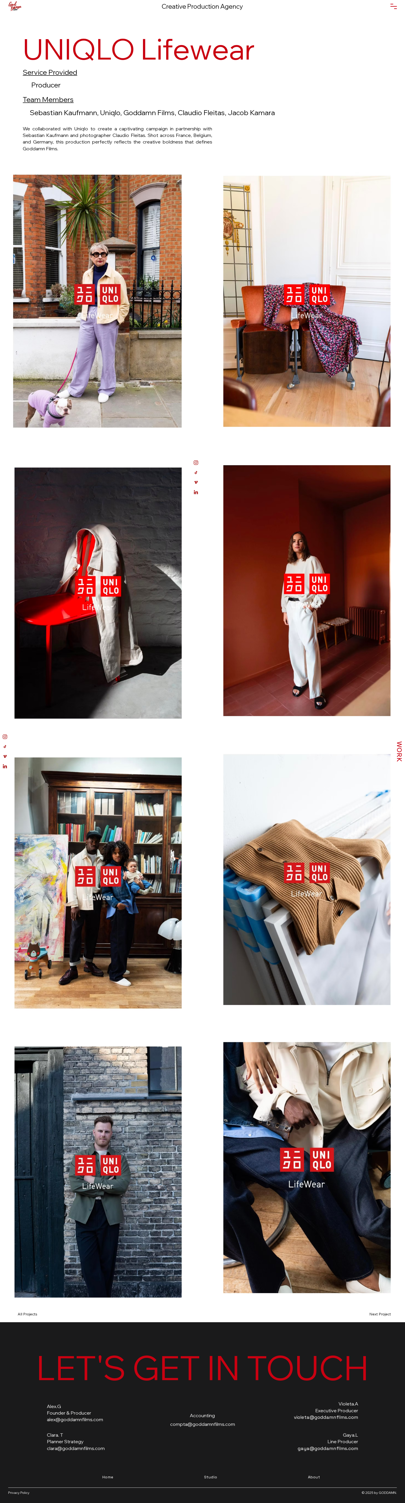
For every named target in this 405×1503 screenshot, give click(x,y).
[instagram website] (5, 737)
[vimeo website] (5, 756)
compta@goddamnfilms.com (202, 1424)
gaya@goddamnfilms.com (328, 1448)
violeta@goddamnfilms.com (326, 1417)
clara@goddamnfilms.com (76, 1448)
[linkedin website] (5, 766)
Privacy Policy (19, 1493)
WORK (399, 751)
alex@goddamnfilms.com (75, 1419)
